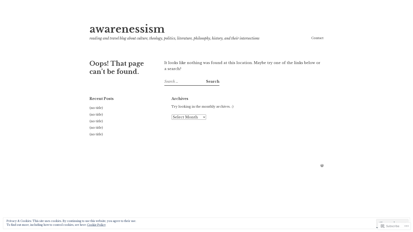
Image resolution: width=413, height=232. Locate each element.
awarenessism (127, 29)
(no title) (96, 108)
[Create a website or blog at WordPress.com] (322, 166)
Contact (317, 38)
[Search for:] (185, 81)
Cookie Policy (96, 224)
